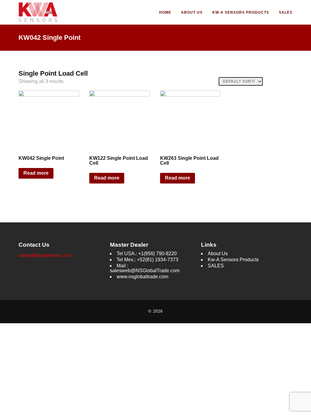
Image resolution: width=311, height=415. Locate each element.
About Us (192, 12)
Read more (36, 173)
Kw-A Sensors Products (240, 12)
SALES (285, 12)
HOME (165, 12)
